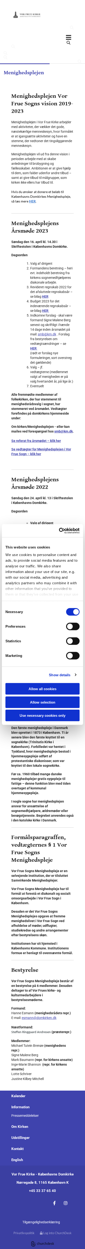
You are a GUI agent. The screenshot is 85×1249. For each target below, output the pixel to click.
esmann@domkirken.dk (39, 1018)
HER (32, 201)
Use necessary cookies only (42, 715)
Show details (59, 675)
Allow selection (42, 702)
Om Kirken (19, 1127)
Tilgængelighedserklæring (41, 1222)
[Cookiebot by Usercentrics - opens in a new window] (60, 531)
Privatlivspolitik (23, 1233)
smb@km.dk (47, 334)
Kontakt (17, 1149)
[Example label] (65, 1203)
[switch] (73, 626)
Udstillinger (20, 1138)
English (17, 1160)
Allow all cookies (42, 689)
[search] (72, 27)
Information (20, 1107)
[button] (42, 37)
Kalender (18, 1096)
